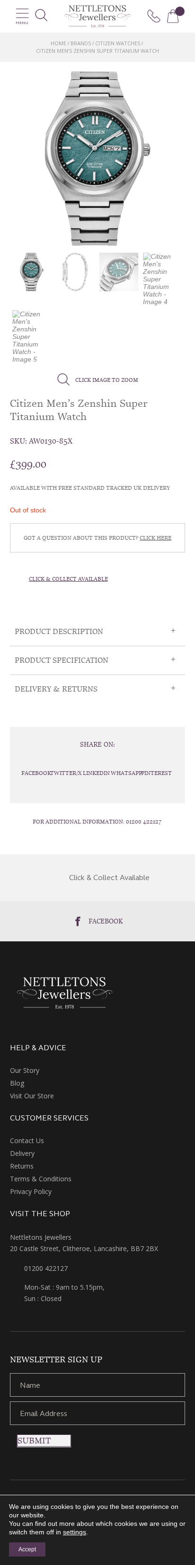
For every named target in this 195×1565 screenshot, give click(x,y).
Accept (27, 1549)
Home (58, 43)
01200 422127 (144, 821)
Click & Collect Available (68, 579)
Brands (81, 43)
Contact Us (27, 1140)
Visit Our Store (32, 1095)
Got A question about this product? (97, 538)
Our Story (24, 1070)
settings (74, 1532)
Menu (22, 23)
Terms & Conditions (40, 1178)
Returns (22, 1165)
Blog (17, 1083)
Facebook (106, 921)
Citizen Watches (117, 43)
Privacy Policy (31, 1191)
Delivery (22, 1153)
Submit (34, 1440)
